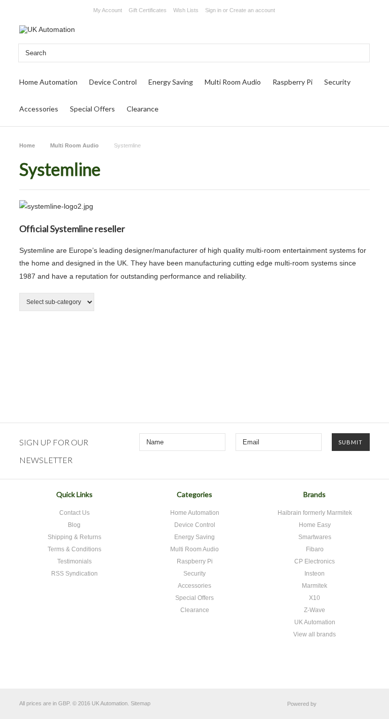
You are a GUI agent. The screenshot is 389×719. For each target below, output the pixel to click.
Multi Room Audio (233, 82)
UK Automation (314, 622)
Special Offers (92, 108)
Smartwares (314, 537)
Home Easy (315, 524)
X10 (314, 597)
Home (27, 145)
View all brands (314, 634)
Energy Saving (170, 82)
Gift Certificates (148, 10)
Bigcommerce (346, 704)
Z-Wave (314, 610)
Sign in (213, 10)
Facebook (183, 669)
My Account (107, 10)
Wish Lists (186, 10)
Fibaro (315, 549)
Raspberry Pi (293, 82)
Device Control (113, 82)
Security (337, 82)
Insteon (314, 573)
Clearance (143, 108)
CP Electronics (314, 561)
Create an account (252, 10)
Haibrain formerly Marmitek (315, 512)
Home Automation (48, 82)
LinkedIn (218, 669)
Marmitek (314, 585)
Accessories (38, 108)
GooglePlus (200, 669)
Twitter (165, 669)
